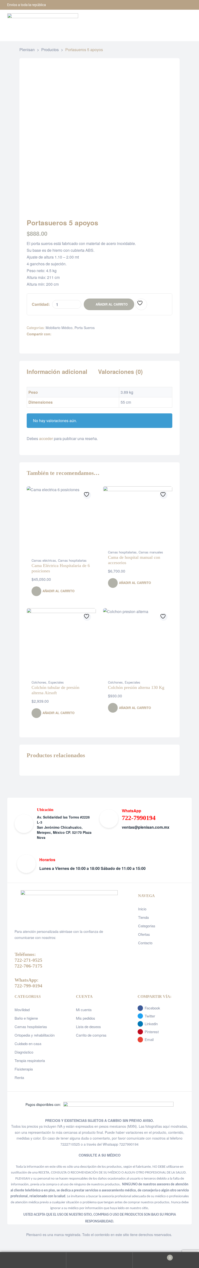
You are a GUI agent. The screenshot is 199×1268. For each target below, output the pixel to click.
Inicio (142, 908)
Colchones (39, 682)
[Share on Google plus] (75, 334)
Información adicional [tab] (57, 372)
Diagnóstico (24, 1052)
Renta (19, 1077)
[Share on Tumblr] (70, 334)
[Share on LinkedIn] (64, 334)
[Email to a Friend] (85, 334)
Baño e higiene (26, 1018)
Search (99, 1260)
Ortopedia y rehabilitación (35, 1035)
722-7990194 (139, 817)
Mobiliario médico (59, 327)
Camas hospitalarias (72, 560)
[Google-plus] (187, 5)
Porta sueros (85, 327)
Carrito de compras (91, 1035)
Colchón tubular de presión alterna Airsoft (55, 690)
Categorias (146, 925)
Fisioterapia (24, 1068)
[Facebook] (162, 5)
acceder (46, 438)
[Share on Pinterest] (80, 334)
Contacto (145, 942)
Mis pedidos (85, 1018)
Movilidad (22, 1009)
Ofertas (144, 934)
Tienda (143, 917)
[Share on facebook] (54, 334)
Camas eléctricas (44, 560)
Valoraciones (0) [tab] (120, 372)
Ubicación (45, 810)
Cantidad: (41, 304)
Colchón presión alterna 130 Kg (136, 687)
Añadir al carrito (112, 304)
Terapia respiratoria (30, 1060)
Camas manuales (151, 552)
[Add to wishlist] (141, 304)
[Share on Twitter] (59, 334)
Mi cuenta (83, 1009)
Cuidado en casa (28, 1043)
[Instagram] (175, 5)
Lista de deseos (88, 1026)
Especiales (56, 682)
